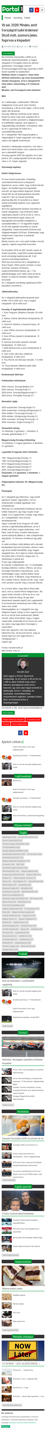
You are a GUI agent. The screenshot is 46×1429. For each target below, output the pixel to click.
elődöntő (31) (8, 942)
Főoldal (7, 17)
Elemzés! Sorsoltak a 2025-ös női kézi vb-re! (23, 1138)
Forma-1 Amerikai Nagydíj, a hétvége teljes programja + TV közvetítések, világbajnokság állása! (28, 1081)
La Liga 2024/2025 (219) (28, 837)
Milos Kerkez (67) (9, 884)
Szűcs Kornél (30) (28, 946)
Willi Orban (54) (24, 901)
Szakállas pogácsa (19, 1295)
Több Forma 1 (8, 1105)
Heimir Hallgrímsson (19, 724)
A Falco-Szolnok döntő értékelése (18, 1213)
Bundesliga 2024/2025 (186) (14, 854)
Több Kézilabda (9, 1180)
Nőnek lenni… (17, 780)
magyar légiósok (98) (29, 871)
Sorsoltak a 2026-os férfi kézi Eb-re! (25, 1145)
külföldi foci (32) (25, 936)
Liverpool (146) (9, 864)
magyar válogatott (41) (27, 919)
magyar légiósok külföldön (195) (15, 850)
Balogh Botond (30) (10, 949)
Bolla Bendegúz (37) (11, 925)
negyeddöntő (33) (22, 932)
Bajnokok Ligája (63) (11, 888)
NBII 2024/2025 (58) (30, 891)
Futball (27, 17)
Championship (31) (10, 939)
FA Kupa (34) (8, 932)
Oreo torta (16, 1312)
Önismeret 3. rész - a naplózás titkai (25, 1379)
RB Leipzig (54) (36, 898)
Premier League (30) (11, 946)
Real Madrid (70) (19, 881)
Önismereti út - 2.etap (20, 1387)
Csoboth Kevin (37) (28, 925)
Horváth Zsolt (10, 46)
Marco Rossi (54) (9, 901)
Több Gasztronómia (10, 1330)
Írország (6, 724)
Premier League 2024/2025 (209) (16, 844)
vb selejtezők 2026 (33, 719)
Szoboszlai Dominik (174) (13, 857)
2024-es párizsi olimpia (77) (24, 878)
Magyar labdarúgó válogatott (13, 719)
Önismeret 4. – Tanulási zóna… (23, 1370)
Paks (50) (6, 912)
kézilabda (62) (26, 888)
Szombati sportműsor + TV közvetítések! (27, 755)
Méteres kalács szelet (12, 1288)
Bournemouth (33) (10, 936)
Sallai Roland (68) (35, 881)
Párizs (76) (7, 881)
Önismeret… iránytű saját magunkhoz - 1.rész (28, 1396)
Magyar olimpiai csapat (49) (23, 912)
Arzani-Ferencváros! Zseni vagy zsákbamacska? (24, 790)
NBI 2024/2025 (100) (11, 871)
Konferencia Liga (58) (11, 891)
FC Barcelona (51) (32, 908)
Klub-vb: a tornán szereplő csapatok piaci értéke (27, 808)
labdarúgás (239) (9, 837)
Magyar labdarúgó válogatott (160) (16, 861)
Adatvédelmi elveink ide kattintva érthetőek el (22, 1423)
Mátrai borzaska (18, 1304)
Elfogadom (5, 1426)
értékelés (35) (36, 929)
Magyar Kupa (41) (10, 919)
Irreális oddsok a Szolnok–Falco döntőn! (26, 1246)
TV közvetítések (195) (11, 847)
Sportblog (18, 17)
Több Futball (7, 1026)
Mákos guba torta (19, 1321)
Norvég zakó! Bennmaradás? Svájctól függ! (28, 1237)
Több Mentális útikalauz (12, 1405)
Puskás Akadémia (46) (12, 915)
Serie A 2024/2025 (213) (12, 840)
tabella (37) (7, 922)
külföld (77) (7, 878)
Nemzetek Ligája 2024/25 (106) (15, 867)
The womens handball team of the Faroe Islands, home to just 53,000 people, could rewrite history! (27, 1174)
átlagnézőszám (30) (23, 942)
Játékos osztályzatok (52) (13, 908)
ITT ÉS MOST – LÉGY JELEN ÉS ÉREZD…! (21, 1363)
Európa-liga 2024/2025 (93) (13, 874)
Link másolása (8, 53)
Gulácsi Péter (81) (33, 874)
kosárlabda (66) (24, 884)
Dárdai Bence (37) (21, 922)
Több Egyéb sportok (10, 1255)
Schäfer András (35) (10, 929)
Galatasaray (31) (26, 939)
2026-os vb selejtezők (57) (13, 895)
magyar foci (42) (29, 915)
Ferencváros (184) (34, 854)
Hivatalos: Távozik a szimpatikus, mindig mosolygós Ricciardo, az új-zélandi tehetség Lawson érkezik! (28, 1090)
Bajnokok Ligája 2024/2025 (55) (15, 898)
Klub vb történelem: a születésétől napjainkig (28, 815)
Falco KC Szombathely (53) (13, 905)
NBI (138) (20, 864)
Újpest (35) (24, 929)
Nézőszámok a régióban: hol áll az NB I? (26, 1017)
